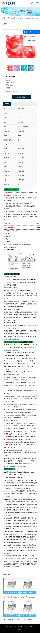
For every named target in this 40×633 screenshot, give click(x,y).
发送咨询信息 (21, 97)
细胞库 (27, 18)
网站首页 (14, 18)
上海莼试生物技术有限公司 (11, 626)
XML (19, 629)
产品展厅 (21, 18)
